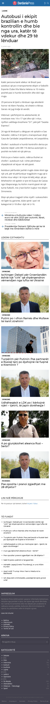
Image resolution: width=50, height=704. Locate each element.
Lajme (5, 669)
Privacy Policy (8, 626)
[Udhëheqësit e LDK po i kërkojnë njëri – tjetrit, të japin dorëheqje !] (25, 383)
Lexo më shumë (7, 613)
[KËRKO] (48, 3)
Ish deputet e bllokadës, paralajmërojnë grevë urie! (24, 579)
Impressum (7, 622)
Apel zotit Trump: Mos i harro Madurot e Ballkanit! (21, 572)
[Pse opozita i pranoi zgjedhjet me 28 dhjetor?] (25, 464)
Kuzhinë (26, 667)
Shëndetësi (26, 684)
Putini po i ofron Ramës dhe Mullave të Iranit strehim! (25, 320)
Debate (6, 655)
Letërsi (26, 674)
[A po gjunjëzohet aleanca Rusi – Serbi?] (25, 424)
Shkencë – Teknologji (26, 686)
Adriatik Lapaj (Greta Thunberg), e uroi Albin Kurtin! (23, 565)
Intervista (26, 662)
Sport (26, 688)
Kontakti (6, 624)
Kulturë (26, 665)
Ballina (6, 620)
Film (26, 660)
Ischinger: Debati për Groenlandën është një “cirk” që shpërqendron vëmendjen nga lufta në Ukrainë (24, 277)
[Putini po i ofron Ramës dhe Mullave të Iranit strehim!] (25, 299)
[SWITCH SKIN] (45, 3)
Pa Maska (6, 481)
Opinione (6, 271)
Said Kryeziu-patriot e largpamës (18, 560)
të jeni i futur (32, 503)
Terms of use (8, 628)
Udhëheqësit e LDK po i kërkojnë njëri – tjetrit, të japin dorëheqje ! (23, 404)
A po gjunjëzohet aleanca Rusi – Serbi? (22, 445)
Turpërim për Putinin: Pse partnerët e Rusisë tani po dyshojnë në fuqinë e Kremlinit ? (25, 361)
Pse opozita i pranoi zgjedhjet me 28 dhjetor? (23, 486)
